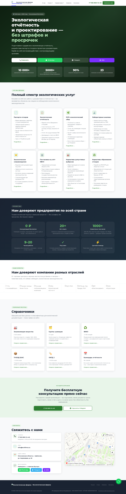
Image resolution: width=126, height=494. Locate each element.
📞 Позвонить (24, 60)
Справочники (59, 3)
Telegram (77, 60)
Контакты (76, 3)
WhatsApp (51, 60)
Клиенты (68, 3)
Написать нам (108, 3)
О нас (44, 3)
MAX (103, 60)
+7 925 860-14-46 (95, 3)
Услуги (50, 3)
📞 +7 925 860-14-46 (48, 408)
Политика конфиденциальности (106, 490)
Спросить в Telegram (79, 408)
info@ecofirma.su (24, 447)
